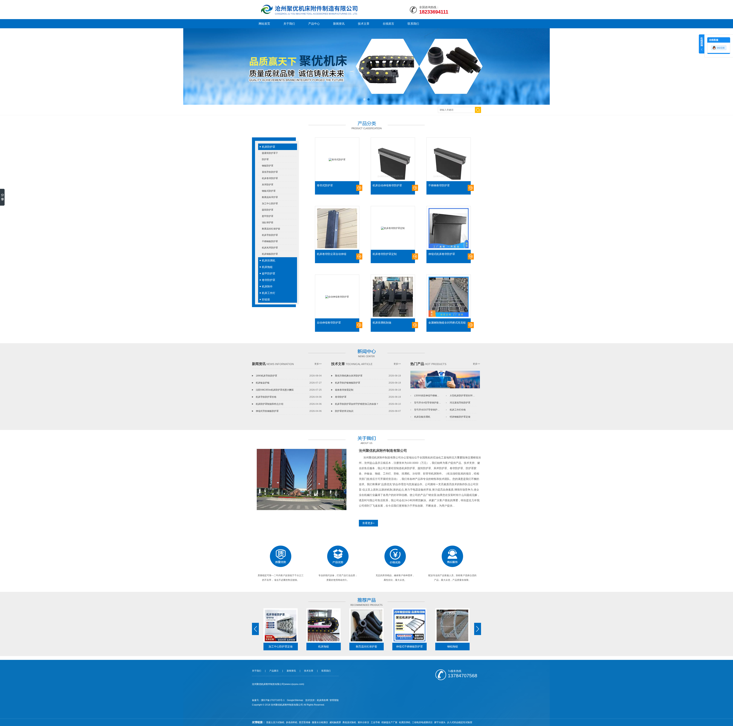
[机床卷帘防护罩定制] (393, 228)
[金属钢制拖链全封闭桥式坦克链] (448, 297)
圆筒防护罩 (267, 209)
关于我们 (289, 23)
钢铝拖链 (452, 646)
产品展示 (274, 670)
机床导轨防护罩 (270, 235)
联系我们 (413, 23)
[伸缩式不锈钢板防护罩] (409, 625)
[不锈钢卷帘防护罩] (448, 159)
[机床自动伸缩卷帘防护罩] (393, 159)
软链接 (266, 299)
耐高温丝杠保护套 (271, 228)
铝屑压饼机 (404, 722)
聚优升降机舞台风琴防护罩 (348, 375)
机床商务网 (322, 700)
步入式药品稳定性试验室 (459, 722)
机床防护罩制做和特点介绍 (269, 404)
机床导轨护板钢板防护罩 (347, 382)
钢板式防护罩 (269, 191)
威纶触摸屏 (335, 722)
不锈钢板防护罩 (270, 241)
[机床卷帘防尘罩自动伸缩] (337, 228)
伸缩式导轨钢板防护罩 (267, 411)
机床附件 (267, 286)
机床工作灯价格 (458, 409)
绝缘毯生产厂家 (389, 722)
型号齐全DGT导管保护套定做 (427, 409)
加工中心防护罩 (270, 203)
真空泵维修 (304, 722)
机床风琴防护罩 (270, 247)
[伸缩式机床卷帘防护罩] (448, 228)
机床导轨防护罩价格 (266, 397)
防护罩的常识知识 (344, 411)
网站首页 (264, 23)
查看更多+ (368, 523)
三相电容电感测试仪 (422, 722)
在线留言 (388, 23)
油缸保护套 (267, 222)
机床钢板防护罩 (270, 254)
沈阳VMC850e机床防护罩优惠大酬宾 (275, 390)
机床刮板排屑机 (422, 416)
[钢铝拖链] (452, 625)
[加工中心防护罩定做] (280, 625)
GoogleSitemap (295, 700)
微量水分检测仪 (320, 722)
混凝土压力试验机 (275, 722)
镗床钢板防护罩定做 (460, 416)
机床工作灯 (268, 292)
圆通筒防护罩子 (270, 153)
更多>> (318, 364)
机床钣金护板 (263, 382)
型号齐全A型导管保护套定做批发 (427, 402)
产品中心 (314, 23)
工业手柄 (375, 722)
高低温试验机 (349, 722)
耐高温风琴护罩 (270, 197)
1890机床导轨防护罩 (266, 375)
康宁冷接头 (440, 722)
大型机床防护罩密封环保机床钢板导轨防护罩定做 (463, 395)
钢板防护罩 (267, 165)
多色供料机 (291, 722)
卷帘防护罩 (268, 279)
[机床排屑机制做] (393, 297)
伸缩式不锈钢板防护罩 (409, 646)
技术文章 (363, 23)
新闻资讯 (339, 23)
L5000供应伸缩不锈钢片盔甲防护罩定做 (427, 395)
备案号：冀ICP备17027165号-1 (268, 700)
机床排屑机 (268, 260)
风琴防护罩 (267, 184)
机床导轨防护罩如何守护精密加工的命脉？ (357, 404)
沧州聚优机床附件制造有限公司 (383, 451)
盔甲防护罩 (267, 216)
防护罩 (265, 159)
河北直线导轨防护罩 (460, 402)
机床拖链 (267, 266)
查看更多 (359, 188)
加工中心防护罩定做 (281, 646)
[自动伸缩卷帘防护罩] (337, 297)
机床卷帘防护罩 (270, 178)
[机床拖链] (323, 625)
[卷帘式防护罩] (337, 159)
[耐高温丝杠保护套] (366, 625)
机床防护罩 (268, 146)
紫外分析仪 (363, 722)
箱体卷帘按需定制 (344, 390)
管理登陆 (334, 700)
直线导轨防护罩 (270, 172)
